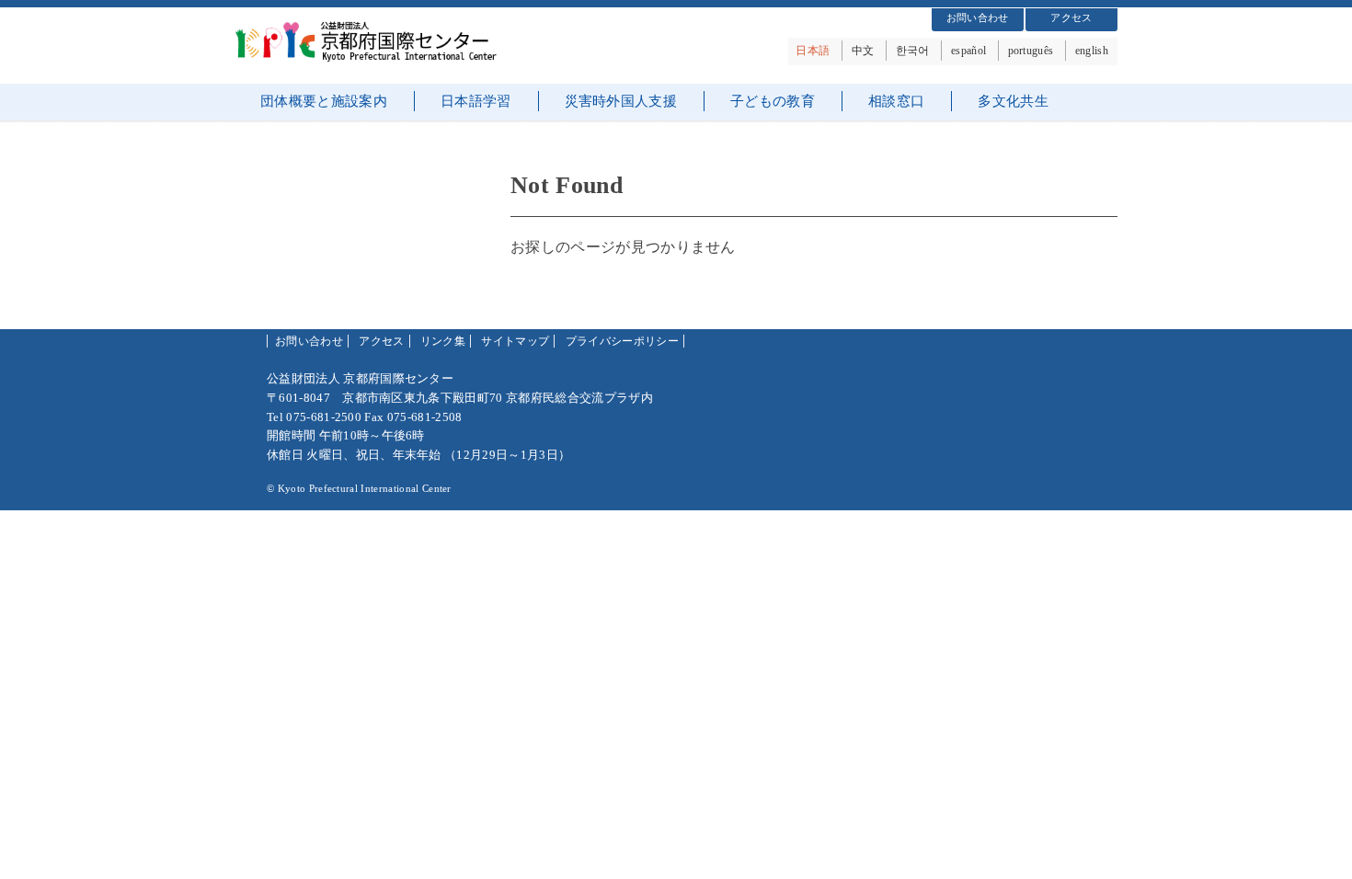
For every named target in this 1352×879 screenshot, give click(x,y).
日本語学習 (476, 101)
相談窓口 (896, 101)
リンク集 (442, 341)
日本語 (813, 50)
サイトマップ (515, 341)
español (968, 50)
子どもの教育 (772, 101)
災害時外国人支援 (621, 101)
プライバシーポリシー (622, 341)
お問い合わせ (977, 17)
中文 (863, 50)
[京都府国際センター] (372, 57)
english (1091, 50)
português (1031, 50)
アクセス (1071, 17)
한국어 (913, 50)
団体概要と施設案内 (323, 101)
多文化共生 (1013, 101)
